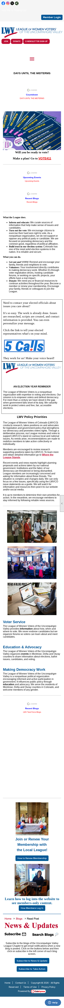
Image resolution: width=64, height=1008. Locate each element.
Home (7, 983)
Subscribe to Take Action (32, 969)
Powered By (24, 991)
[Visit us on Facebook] (3, 3)
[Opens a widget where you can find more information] (53, 1003)
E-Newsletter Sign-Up (36, 41)
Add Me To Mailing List (13, 10)
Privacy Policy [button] (48, 987)
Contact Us (20, 983)
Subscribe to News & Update (32, 960)
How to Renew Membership (32, 858)
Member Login (52, 17)
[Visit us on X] (12, 3)
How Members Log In (32, 908)
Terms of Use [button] (30, 987)
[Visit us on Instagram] (8, 3)
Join (6, 41)
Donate (16, 41)
